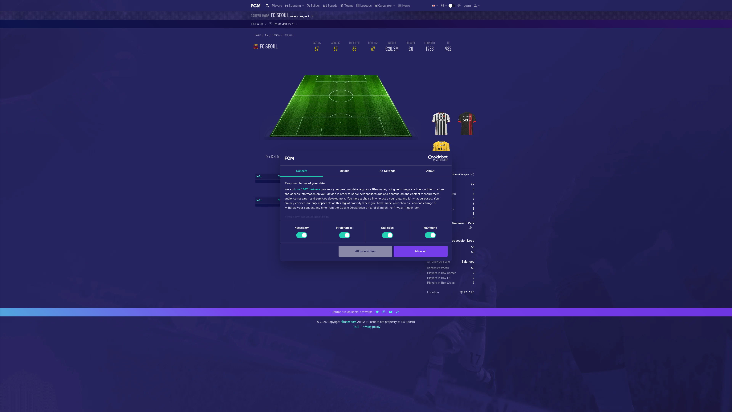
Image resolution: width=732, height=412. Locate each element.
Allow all (420, 251)
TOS (356, 327)
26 (266, 35)
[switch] (344, 235)
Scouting (295, 5)
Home (258, 35)
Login (467, 5)
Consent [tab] (301, 170)
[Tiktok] (397, 312)
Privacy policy (371, 327)
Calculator (385, 5)
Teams (348, 5)
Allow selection (365, 251)
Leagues (366, 5)
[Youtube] (390, 312)
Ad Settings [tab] (387, 170)
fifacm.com (348, 322)
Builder (315, 5)
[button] (470, 227)
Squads (332, 5)
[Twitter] (377, 312)
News (405, 5)
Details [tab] (344, 170)
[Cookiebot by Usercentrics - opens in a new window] (431, 158)
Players (277, 5)
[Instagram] (384, 312)
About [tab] (430, 170)
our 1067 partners (308, 189)
